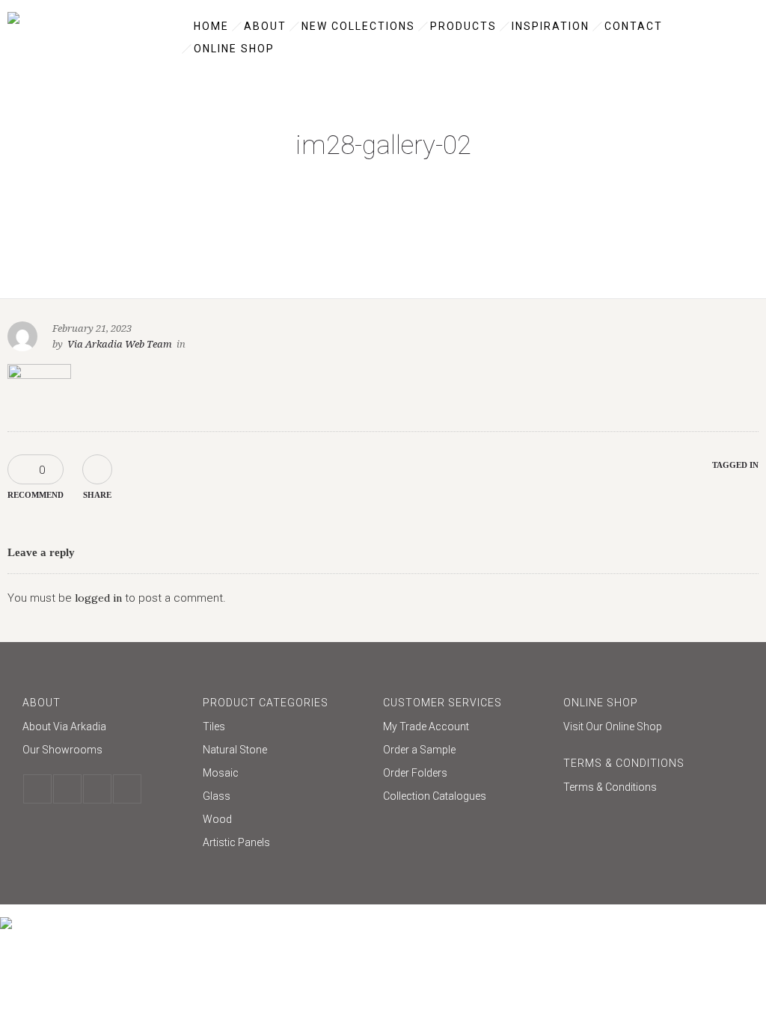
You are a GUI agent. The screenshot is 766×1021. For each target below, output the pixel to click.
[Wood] (285, 821)
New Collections (358, 26)
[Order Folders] (465, 774)
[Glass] (285, 797)
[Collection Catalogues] (465, 796)
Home (211, 26)
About (265, 26)
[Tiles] (285, 728)
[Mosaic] (285, 774)
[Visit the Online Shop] (646, 726)
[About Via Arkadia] (105, 728)
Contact (633, 26)
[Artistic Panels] (285, 842)
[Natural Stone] (285, 751)
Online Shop (234, 49)
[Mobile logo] (6, 913)
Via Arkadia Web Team (119, 344)
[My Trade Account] (465, 728)
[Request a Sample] (465, 751)
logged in (98, 598)
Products (463, 26)
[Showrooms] (105, 749)
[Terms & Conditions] (646, 787)
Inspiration (550, 26)
